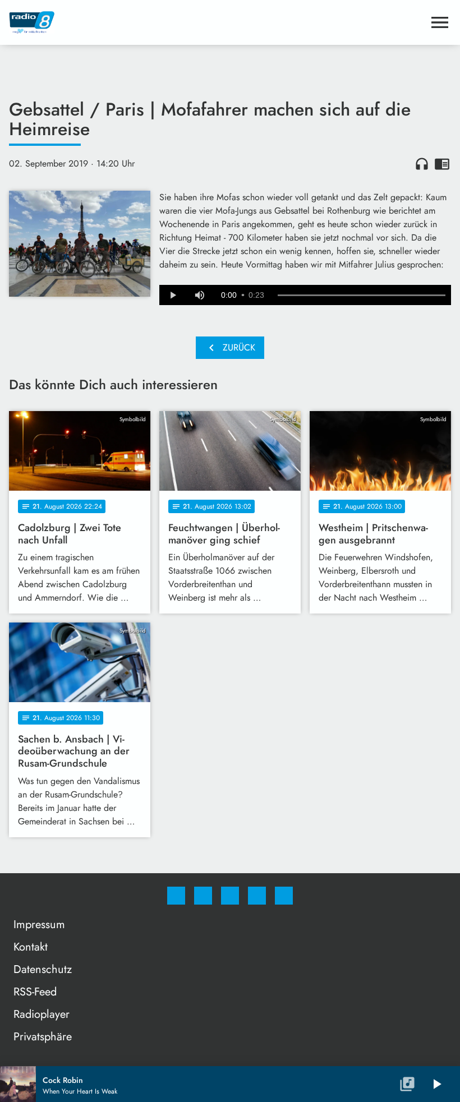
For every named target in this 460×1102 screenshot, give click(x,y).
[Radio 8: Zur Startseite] (216, 22)
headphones (422, 164)
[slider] (361, 295)
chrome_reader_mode (442, 164)
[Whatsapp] (230, 896)
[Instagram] (203, 896)
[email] (284, 896)
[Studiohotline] (257, 896)
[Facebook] (176, 896)
